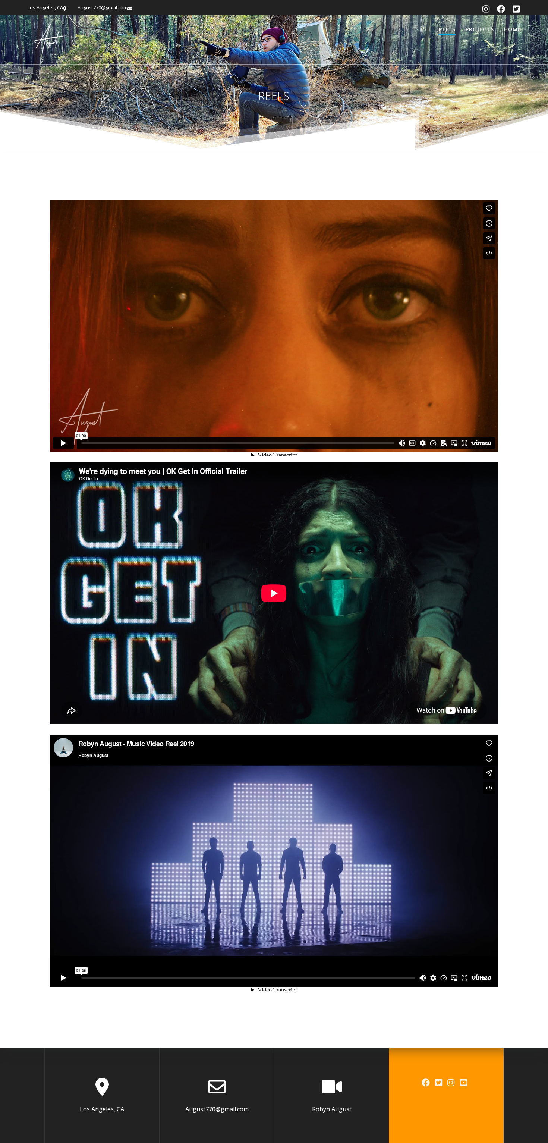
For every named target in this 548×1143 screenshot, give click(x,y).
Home (512, 29)
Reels (447, 29)
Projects (480, 29)
